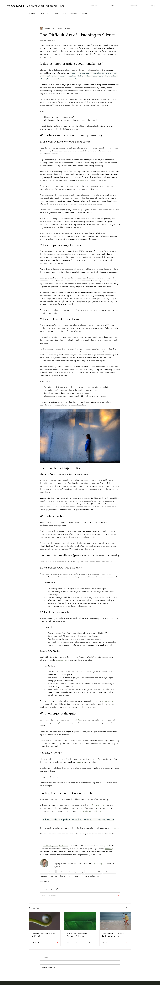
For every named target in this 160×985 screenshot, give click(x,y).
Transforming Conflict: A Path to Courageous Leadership (113, 934)
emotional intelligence (58, 876)
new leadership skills (94, 872)
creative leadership (47, 872)
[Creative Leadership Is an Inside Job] (44, 921)
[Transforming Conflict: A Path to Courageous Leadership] (115, 921)
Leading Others (60, 13)
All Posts (32, 13)
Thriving (84, 13)
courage (44, 876)
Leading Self (45, 13)
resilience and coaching (91, 876)
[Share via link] (57, 889)
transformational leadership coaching (70, 872)
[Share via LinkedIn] (51, 889)
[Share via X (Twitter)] (46, 889)
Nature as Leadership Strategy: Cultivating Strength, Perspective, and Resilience (78, 934)
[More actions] (119, 28)
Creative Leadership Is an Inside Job (43, 934)
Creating (73, 13)
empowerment (74, 876)
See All (128, 908)
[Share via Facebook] (41, 889)
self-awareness (109, 872)
